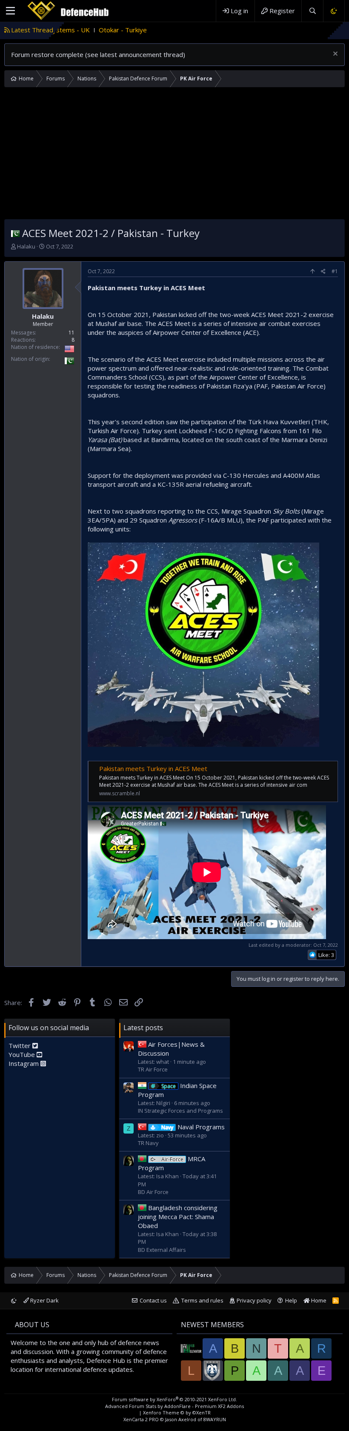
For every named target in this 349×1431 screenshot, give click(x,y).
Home (318, 1300)
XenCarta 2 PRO (141, 1419)
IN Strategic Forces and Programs (180, 1110)
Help (291, 1300)
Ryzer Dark (44, 1300)
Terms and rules (202, 1300)
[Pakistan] (15, 233)
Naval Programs (193, 1127)
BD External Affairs (162, 1250)
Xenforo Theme (177, 1412)
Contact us (153, 1300)
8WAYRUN (214, 1419)
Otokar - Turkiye (75, 30)
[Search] (312, 11)
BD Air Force (153, 1192)
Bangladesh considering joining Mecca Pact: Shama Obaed (177, 1216)
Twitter (20, 1045)
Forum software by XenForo (174, 1399)
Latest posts (143, 1027)
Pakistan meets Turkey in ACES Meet (153, 768)
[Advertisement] (174, 155)
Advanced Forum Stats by (174, 1406)
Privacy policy (254, 1300)
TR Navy (148, 1143)
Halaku (26, 246)
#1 (335, 271)
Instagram (24, 1063)
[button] (10, 11)
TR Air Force (153, 1069)
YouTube (23, 1054)
